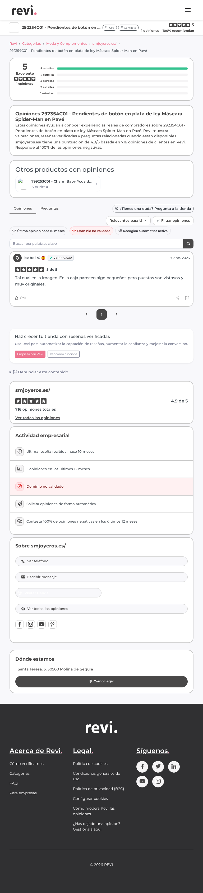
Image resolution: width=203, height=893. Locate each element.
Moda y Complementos (66, 43)
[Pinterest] (52, 624)
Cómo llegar (104, 681)
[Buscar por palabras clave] (188, 244)
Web (111, 27)
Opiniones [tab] (23, 208)
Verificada (62, 258)
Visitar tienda (37, 593)
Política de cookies (90, 763)
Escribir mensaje (42, 577)
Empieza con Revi (30, 354)
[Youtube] (41, 624)
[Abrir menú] (187, 10)
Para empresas (23, 793)
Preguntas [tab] (49, 208)
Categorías (31, 43)
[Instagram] (30, 624)
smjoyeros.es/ (105, 43)
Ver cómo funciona (63, 354)
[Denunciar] (187, 298)
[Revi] (24, 10)
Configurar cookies (90, 798)
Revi (13, 43)
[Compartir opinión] (177, 298)
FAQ (14, 783)
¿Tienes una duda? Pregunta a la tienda (155, 209)
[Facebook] (19, 624)
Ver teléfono (37, 561)
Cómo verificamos (27, 763)
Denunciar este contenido (42, 372)
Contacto (129, 27)
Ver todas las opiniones (37, 417)
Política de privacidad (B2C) (98, 788)
